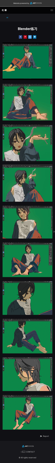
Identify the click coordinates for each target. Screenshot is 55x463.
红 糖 (4, 10)
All (7, 18)
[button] (44, 436)
